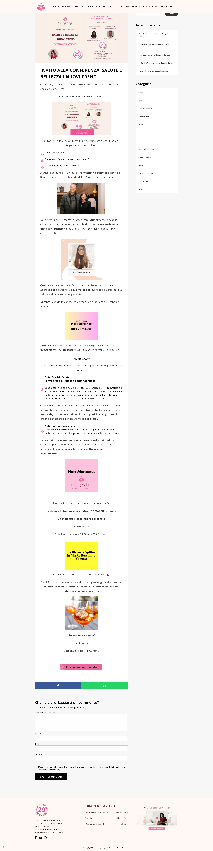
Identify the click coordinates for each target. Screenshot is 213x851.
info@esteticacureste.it (49, 829)
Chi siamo (66, 6)
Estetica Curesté (145, 108)
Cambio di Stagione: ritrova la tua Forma (154, 71)
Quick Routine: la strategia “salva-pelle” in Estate (155, 35)
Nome (38, 734)
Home (56, 6)
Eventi (140, 125)
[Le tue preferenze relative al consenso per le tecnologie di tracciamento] (4, 847)
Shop (127, 6)
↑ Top (128, 848)
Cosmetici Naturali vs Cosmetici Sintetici (154, 55)
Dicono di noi (114, 6)
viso (140, 189)
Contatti (151, 6)
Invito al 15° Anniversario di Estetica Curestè (156, 63)
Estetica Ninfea (144, 117)
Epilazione (142, 100)
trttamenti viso (144, 181)
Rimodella (91, 6)
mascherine (143, 141)
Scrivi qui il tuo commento (45, 713)
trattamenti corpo (145, 173)
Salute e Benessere (146, 149)
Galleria (137, 6)
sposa (140, 165)
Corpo (140, 92)
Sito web (38, 754)
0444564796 (43, 826)
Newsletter (165, 6)
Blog (102, 6)
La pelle (141, 133)
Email (38, 744)
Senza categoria (144, 157)
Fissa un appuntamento (81, 667)
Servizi (77, 6)
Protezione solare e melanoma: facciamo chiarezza (154, 45)
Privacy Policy (101, 848)
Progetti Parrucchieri (118, 848)
